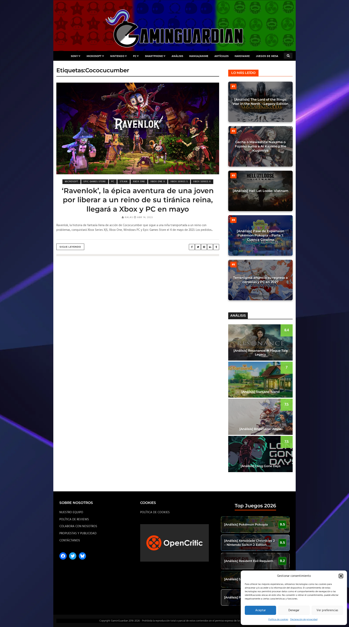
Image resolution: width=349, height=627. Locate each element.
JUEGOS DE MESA (267, 55)
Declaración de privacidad (303, 619)
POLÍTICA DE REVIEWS (74, 519)
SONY (74, 55)
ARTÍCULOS (221, 55)
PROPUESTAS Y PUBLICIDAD (78, 533)
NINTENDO (117, 55)
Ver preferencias (327, 610)
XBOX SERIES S (179, 181)
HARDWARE (242, 55)
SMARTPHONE (154, 55)
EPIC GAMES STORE (95, 181)
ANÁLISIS (177, 55)
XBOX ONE (139, 181)
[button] (341, 576)
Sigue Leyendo (70, 246)
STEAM (123, 181)
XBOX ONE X (157, 181)
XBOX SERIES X (202, 181)
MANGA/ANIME (198, 55)
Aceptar (260, 610)
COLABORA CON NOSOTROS (78, 526)
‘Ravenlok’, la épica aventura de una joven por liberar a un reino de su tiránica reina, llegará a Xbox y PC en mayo (138, 199)
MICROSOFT (94, 55)
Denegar (293, 610)
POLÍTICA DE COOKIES (155, 512)
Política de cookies (278, 619)
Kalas (129, 217)
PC (134, 55)
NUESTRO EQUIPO (71, 512)
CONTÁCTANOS (69, 540)
